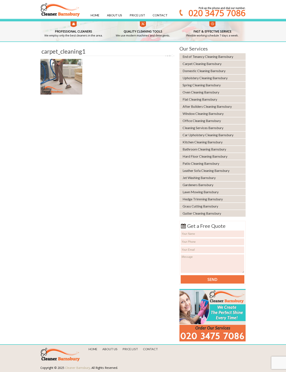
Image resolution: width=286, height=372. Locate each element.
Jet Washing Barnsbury (199, 178)
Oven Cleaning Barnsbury (201, 92)
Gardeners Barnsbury (198, 185)
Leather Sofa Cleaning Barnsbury (206, 170)
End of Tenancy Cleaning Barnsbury (208, 56)
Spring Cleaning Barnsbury (202, 85)
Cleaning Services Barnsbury (203, 128)
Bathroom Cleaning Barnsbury (204, 149)
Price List (137, 15)
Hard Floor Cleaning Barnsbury (205, 156)
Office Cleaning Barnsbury (202, 121)
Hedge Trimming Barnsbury (203, 199)
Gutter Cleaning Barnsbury (202, 213)
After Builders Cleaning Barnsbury (207, 106)
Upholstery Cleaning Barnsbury (205, 78)
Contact (160, 15)
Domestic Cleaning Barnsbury (204, 71)
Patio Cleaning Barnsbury (201, 163)
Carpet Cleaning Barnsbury (202, 64)
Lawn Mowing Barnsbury (201, 192)
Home (95, 15)
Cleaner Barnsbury (77, 368)
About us (114, 15)
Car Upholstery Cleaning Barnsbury (208, 135)
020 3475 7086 (217, 13)
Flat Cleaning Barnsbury (200, 99)
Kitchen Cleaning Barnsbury (203, 142)
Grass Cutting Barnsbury (200, 206)
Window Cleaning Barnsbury (203, 113)
